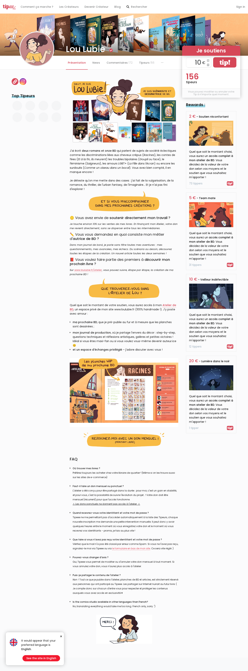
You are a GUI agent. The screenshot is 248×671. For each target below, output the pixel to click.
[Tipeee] (9, 6)
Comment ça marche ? (37, 7)
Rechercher (138, 7)
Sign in (240, 7)
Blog (117, 7)
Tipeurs (146, 63)
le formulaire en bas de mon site (131, 548)
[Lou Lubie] (23, 81)
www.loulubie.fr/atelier (88, 270)
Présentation (77, 63)
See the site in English (41, 658)
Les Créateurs (69, 7)
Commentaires (120, 63)
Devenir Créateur (96, 7)
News (96, 63)
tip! (225, 62)
